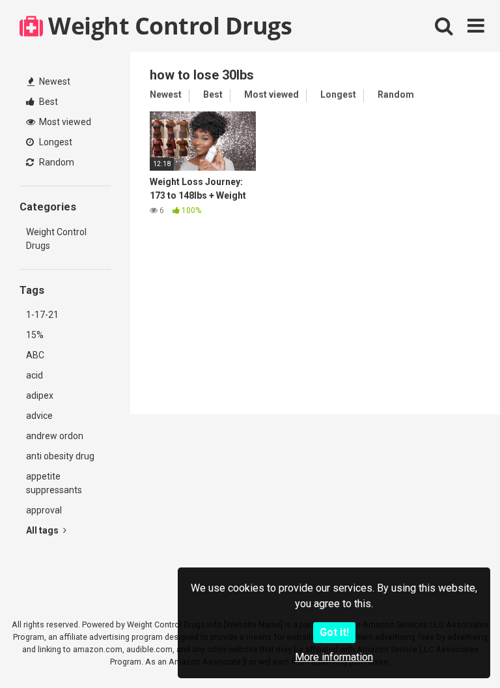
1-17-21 (42, 314)
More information (334, 657)
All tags (43, 530)
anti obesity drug (60, 456)
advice (39, 415)
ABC (35, 355)
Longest (54, 142)
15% (35, 335)
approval (44, 510)
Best (47, 101)
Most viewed (64, 122)
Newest (53, 81)
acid (34, 375)
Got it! (334, 632)
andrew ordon (54, 436)
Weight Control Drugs (167, 26)
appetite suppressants (54, 483)
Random (55, 162)
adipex (39, 395)
